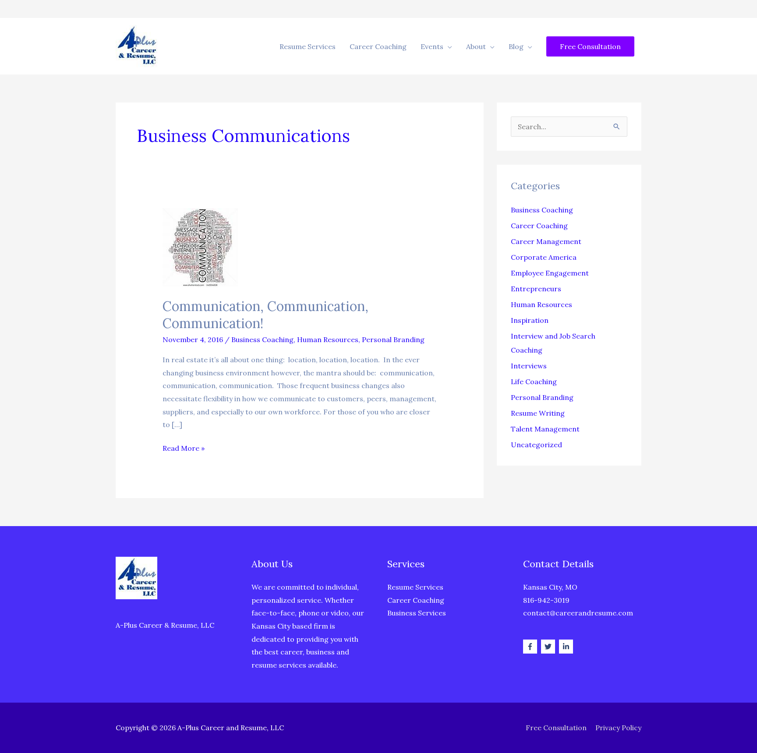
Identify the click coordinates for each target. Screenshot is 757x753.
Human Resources (327, 339)
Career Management (546, 241)
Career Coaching (378, 46)
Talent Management (545, 428)
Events (432, 46)
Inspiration (529, 320)
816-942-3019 (546, 600)
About (476, 46)
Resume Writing (538, 413)
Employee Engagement (550, 273)
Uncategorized (536, 444)
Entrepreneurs (536, 288)
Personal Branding (393, 339)
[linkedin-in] (567, 647)
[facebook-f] (531, 647)
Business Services (416, 612)
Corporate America (544, 257)
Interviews (529, 365)
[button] (590, 46)
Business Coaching (262, 339)
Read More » (184, 449)
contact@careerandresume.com (578, 612)
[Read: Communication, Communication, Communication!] (200, 247)
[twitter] (549, 647)
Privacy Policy (618, 727)
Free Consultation (556, 727)
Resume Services (307, 46)
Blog (516, 46)
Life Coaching (534, 381)
